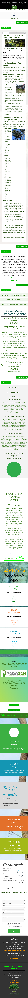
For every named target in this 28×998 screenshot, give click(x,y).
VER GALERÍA (14, 396)
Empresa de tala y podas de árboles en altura (14, 9)
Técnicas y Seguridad (18, 33)
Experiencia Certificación (24, 33)
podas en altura (14, 357)
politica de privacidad (6, 3)
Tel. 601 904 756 (6, 28)
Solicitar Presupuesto (22, 22)
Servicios (12, 32)
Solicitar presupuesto (14, 710)
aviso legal (17, 3)
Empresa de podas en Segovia (6, 33)
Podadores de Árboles (14, 18)
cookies (11, 0)
